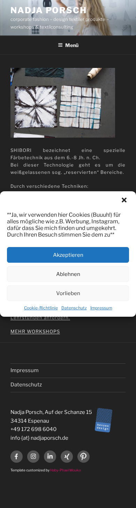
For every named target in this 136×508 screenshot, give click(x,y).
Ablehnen (68, 274)
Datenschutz (74, 307)
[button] (125, 201)
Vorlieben (68, 293)
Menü (71, 45)
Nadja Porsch (48, 10)
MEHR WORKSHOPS (35, 331)
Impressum (101, 307)
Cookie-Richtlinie (41, 307)
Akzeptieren (68, 255)
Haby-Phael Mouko (65, 470)
